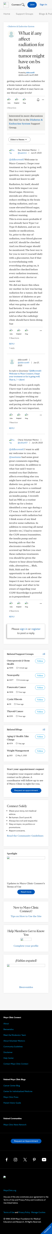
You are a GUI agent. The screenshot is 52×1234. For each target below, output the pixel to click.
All (43, 653)
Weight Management (18, 750)
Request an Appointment (26, 1141)
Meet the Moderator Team (14, 1035)
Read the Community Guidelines (25, 835)
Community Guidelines (13, 1046)
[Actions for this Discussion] (42, 100)
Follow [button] (40, 661)
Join (32, 4)
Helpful (16, 103)
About (6, 1023)
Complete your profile (26, 945)
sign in (24, 629)
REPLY (12, 344)
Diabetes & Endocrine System (20, 26)
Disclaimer (8, 1052)
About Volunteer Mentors (14, 1041)
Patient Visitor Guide (12, 1103)
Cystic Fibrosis (14, 699)
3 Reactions (14, 338)
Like (9, 103)
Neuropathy (13, 674)
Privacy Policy (24, 1212)
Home (6, 13)
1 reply (11, 348)
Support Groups (24, 13)
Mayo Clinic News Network (14, 1124)
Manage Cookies (38, 1212)
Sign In (43, 4)
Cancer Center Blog (11, 1085)
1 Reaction (11, 108)
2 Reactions (14, 611)
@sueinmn (22, 153)
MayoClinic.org (9, 1190)
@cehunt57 (23, 443)
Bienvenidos (26, 987)
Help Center (8, 1058)
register (36, 629)
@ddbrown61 (16, 159)
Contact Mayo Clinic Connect (15, 1064)
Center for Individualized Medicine (17, 1091)
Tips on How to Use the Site (26, 916)
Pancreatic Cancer (16, 687)
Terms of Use (8, 1212)
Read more (26, 891)
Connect (16, 4)
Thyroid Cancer (15, 711)
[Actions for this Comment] (40, 331)
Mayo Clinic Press (10, 1097)
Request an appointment (26, 790)
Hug (24, 103)
